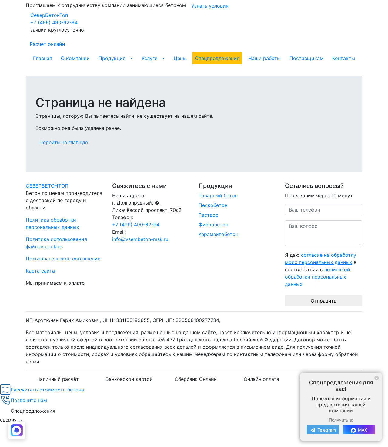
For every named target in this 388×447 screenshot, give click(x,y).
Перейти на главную (63, 142)
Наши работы (264, 58)
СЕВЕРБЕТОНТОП (47, 186)
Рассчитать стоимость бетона (47, 390)
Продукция (112, 58)
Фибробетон (213, 225)
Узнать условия (210, 6)
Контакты (343, 58)
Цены (180, 58)
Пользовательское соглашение (63, 259)
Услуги (150, 58)
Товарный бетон (218, 195)
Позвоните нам (29, 400)
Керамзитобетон (218, 234)
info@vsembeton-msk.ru (140, 239)
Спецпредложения (217, 58)
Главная (42, 58)
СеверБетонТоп (49, 15)
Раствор (209, 215)
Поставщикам (306, 58)
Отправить (323, 301)
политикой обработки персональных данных (317, 276)
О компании (75, 58)
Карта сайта (40, 271)
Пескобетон (213, 205)
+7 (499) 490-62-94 (54, 22)
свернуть (11, 420)
